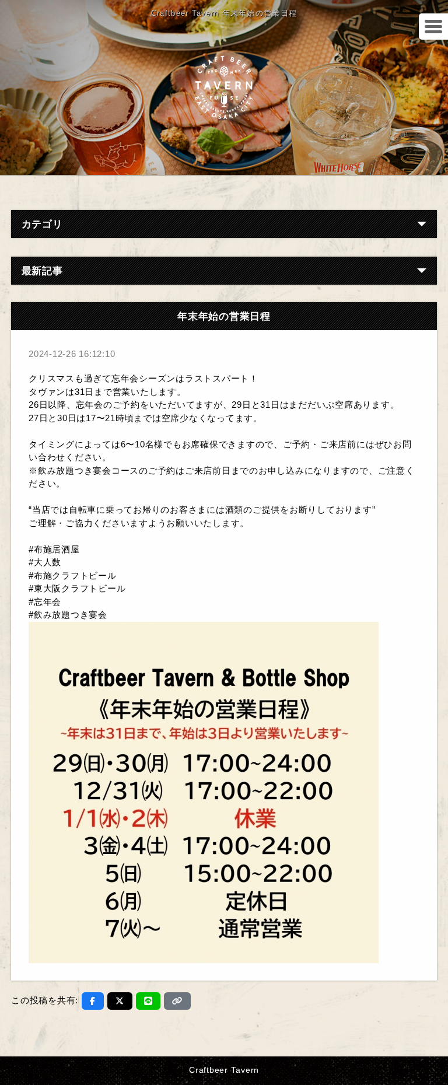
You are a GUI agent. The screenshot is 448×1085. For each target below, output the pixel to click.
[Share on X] (119, 1001)
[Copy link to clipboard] (177, 1001)
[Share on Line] (148, 1001)
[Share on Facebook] (93, 1001)
